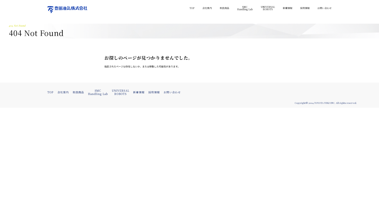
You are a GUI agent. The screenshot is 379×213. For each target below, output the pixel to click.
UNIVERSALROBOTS (120, 92)
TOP (192, 8)
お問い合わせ (324, 8)
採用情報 (305, 8)
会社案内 (207, 8)
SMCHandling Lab (98, 92)
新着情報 (287, 8)
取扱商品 (224, 8)
